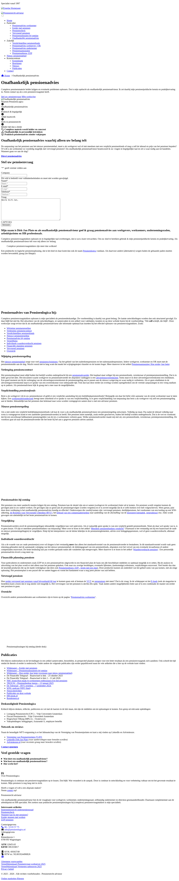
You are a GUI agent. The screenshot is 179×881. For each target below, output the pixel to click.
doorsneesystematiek (136, 513)
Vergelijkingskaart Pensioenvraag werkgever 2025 (23, 864)
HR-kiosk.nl (12, 696)
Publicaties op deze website (19, 693)
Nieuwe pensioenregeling (18, 336)
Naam (4, 181)
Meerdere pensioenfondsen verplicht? (107, 528)
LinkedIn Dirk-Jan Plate (17, 739)
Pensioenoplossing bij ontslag (25, 35)
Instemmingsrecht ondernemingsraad (17, 810)
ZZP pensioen (7, 820)
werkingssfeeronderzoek (22, 398)
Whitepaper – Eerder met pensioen (22, 668)
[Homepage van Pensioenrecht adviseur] (12, 13)
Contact (10, 71)
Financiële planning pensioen (19, 346)
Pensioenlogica (89, 251)
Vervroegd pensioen (21, 33)
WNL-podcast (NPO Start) (18, 688)
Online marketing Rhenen (12, 878)
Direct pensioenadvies (11, 156)
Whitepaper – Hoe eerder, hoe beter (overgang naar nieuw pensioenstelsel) (39, 673)
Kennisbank (17, 61)
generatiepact (152, 513)
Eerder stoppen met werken (13, 817)
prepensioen (100, 581)
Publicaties (17, 68)
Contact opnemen (9, 747)
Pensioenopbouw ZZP (22, 53)
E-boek (154, 581)
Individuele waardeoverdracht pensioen (24, 343)
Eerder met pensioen (21, 28)
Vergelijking (12, 341)
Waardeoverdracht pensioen (145, 549)
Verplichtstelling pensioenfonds (26, 43)
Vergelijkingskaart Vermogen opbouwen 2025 (21, 866)
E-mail (4, 186)
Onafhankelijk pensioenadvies (25, 38)
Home (9, 20)
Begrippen (17, 63)
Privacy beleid (7, 869)
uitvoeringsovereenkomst (107, 377)
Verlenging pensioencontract (19, 331)
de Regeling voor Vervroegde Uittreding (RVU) (31, 513)
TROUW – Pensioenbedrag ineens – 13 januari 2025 (30, 683)
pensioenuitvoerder (80, 375)
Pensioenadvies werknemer (24, 25)
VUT (89, 581)
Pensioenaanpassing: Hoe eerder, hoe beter (150, 364)
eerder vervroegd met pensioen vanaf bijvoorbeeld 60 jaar (30, 581)
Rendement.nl (13, 698)
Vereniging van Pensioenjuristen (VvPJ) (24, 737)
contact (10, 790)
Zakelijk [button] (10, 40)
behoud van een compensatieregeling (73, 513)
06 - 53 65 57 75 (11, 827)
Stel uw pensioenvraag (11, 96)
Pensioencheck (18, 30)
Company (5, 173)
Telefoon (5, 191)
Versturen (6, 225)
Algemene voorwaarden (11, 861)
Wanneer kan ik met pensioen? (14, 815)
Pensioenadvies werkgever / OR (26, 46)
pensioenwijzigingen (48, 362)
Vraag (3, 197)
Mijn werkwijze (29, 96)
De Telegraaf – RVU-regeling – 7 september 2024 (29, 686)
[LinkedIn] (2, 857)
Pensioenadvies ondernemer (24, 48)
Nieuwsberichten (14, 691)
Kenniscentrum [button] (13, 58)
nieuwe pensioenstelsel (15, 362)
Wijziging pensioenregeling (19, 328)
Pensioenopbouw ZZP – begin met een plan (78, 568)
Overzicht (11, 351)
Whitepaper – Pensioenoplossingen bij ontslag (27, 670)
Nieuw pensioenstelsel (16, 56)
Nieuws (15, 66)
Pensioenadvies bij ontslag (18, 338)
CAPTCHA (6, 222)
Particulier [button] (11, 23)
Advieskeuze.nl (13, 742)
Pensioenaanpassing (21, 51)
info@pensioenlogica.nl (14, 829)
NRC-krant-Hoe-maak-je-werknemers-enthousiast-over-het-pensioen (37, 680)
